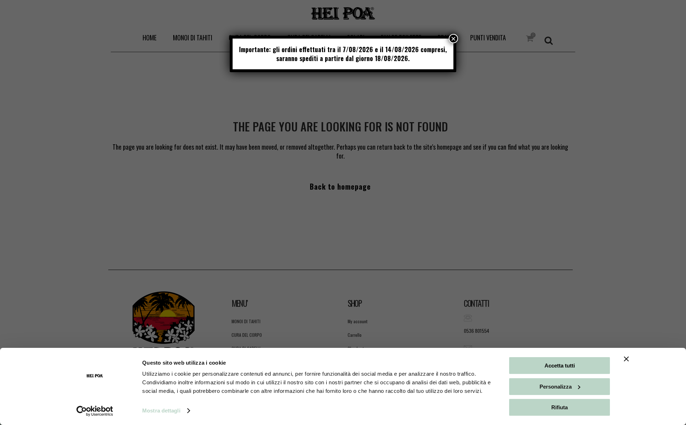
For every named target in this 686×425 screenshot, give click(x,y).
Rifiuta (559, 407)
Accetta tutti (560, 365)
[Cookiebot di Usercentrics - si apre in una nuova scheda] (95, 411)
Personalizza (556, 387)
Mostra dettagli (161, 411)
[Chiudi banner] (626, 358)
